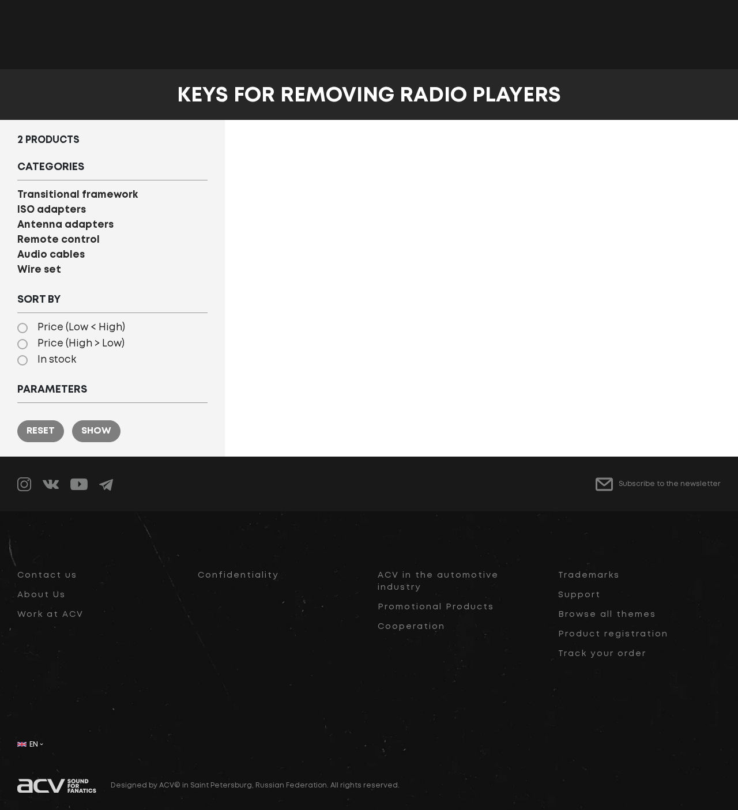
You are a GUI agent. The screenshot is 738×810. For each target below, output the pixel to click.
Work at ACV (50, 615)
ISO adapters (51, 210)
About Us (41, 595)
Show (96, 431)
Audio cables (51, 255)
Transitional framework (77, 195)
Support (579, 595)
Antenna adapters (65, 225)
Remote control (58, 240)
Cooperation (411, 627)
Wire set (39, 270)
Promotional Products (436, 607)
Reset (41, 431)
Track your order (602, 654)
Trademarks (589, 575)
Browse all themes (607, 615)
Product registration (613, 634)
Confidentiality (238, 575)
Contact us (47, 575)
